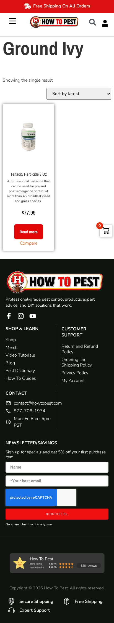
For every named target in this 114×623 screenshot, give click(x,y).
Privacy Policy (74, 373)
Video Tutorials (20, 355)
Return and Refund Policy (79, 349)
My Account (73, 381)
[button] (95, 22)
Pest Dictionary (20, 371)
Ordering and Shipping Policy (76, 362)
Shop (11, 340)
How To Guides (21, 378)
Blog (10, 363)
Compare (28, 243)
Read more (29, 232)
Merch (11, 347)
